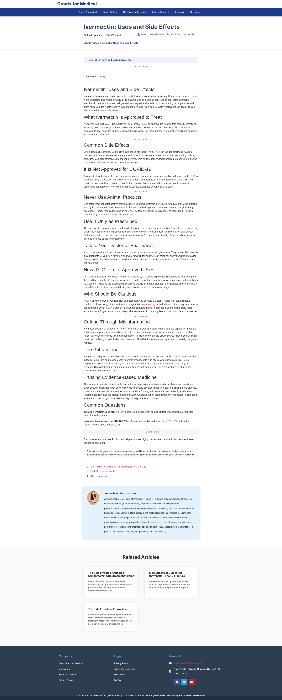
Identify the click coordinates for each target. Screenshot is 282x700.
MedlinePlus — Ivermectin (102, 471)
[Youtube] (192, 682)
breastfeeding (148, 304)
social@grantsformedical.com (188, 663)
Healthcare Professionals (134, 12)
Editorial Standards (68, 674)
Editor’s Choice (66, 680)
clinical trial (128, 179)
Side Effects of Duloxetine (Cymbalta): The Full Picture (167, 574)
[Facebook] (177, 682)
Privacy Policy (121, 663)
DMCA (117, 680)
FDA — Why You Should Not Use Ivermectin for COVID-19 (118, 466)
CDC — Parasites (98, 476)
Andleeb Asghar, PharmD (162, 34)
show (101, 77)
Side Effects (91, 42)
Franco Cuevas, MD (185, 34)
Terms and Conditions (124, 669)
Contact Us (64, 669)
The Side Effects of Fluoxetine (107, 609)
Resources (195, 12)
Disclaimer (119, 674)
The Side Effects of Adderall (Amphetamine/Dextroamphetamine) (111, 574)
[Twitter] (184, 682)
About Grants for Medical (71, 663)
